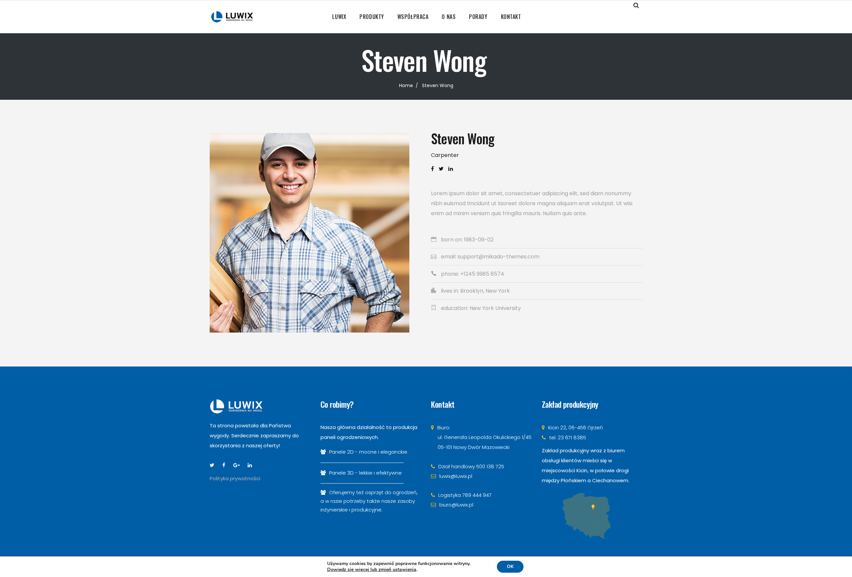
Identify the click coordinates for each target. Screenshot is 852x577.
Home (406, 85)
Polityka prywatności (235, 478)
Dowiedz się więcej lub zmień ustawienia (371, 570)
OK (510, 566)
